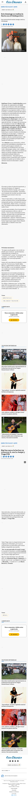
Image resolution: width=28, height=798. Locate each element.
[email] (11, 24)
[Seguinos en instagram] (15, 761)
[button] (14, 50)
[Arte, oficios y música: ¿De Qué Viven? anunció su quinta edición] (14, 403)
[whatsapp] (4, 24)
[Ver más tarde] (1, 24)
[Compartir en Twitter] (8, 24)
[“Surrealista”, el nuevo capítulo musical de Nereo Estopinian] (14, 381)
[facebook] (6, 24)
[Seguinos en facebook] (18, 761)
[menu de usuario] (25, 2)
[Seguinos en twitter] (10, 761)
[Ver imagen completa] (25, 30)
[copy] (13, 24)
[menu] (2, 2)
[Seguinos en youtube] (12, 761)
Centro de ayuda (14, 788)
